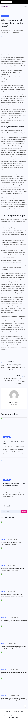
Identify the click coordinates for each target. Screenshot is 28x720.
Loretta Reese (8, 446)
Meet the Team (18, 711)
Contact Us (8, 711)
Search (24, 511)
